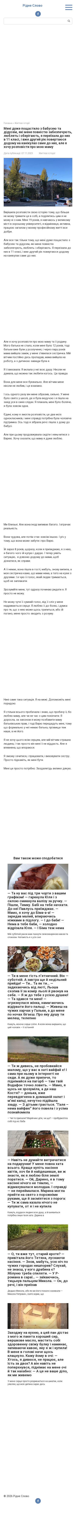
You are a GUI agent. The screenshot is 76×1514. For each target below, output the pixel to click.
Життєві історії (47, 153)
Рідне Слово (32, 5)
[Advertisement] (38, 73)
